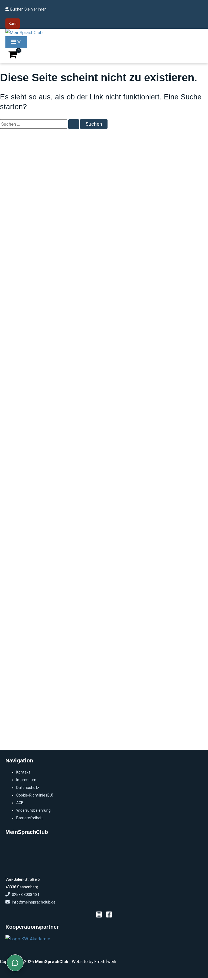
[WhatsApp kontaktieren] (15, 962)
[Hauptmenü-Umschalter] (16, 42)
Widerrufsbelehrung (33, 810)
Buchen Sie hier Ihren (28, 9)
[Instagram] (99, 916)
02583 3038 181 (26, 894)
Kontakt (23, 772)
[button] (12, 23)
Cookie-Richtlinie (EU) (34, 795)
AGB (20, 803)
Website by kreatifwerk (94, 961)
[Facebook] (109, 916)
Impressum (26, 780)
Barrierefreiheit (29, 818)
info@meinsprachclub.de (34, 902)
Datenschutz (27, 787)
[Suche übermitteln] (73, 124)
